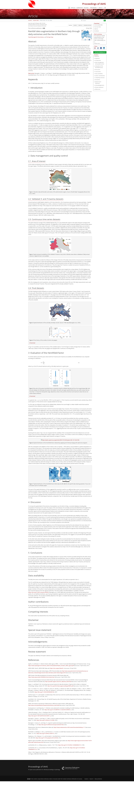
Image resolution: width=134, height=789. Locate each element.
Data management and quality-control (99, 63)
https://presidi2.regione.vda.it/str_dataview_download (58, 681)
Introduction (98, 60)
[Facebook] (101, 48)
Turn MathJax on (100, 52)
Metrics (80, 25)
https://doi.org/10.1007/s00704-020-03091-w (39, 715)
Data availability (99, 73)
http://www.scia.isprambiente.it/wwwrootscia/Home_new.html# (43, 705)
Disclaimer (97, 79)
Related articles (87, 25)
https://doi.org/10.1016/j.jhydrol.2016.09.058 (47, 738)
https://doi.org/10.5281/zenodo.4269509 (39, 592)
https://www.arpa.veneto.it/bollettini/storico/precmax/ (41, 677)
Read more (97, 43)
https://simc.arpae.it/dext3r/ (57, 668)
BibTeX (96, 29)
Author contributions (100, 75)
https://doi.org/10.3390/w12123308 (45, 720)
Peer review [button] (93, 7)
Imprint (91, 779)
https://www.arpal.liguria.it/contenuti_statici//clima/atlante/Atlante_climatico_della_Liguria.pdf (51, 665)
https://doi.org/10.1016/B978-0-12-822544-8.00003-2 (57, 709)
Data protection (98, 779)
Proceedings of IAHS (94, 3)
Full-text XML (98, 27)
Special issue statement (98, 82)
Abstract (97, 56)
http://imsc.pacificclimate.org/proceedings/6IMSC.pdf (60, 686)
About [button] (100, 7)
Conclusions (98, 71)
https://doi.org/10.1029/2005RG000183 (44, 692)
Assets (75, 25)
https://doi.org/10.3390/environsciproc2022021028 (51, 724)
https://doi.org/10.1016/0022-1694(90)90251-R (69, 745)
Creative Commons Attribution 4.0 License (72, 779)
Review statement (99, 87)
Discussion (97, 69)
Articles (73, 7)
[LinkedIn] (104, 48)
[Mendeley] (95, 48)
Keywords (97, 58)
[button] (81, 20)
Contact (86, 779)
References (97, 89)
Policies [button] (86, 7)
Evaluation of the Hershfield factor (99, 66)
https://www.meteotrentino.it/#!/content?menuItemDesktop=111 (69, 727)
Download (32, 343)
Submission (79, 7)
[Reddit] (98, 48)
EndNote (97, 31)
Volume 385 (36, 20)
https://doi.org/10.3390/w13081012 (45, 733)
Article (70, 25)
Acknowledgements (99, 85)
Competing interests (100, 77)
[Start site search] (105, 20)
